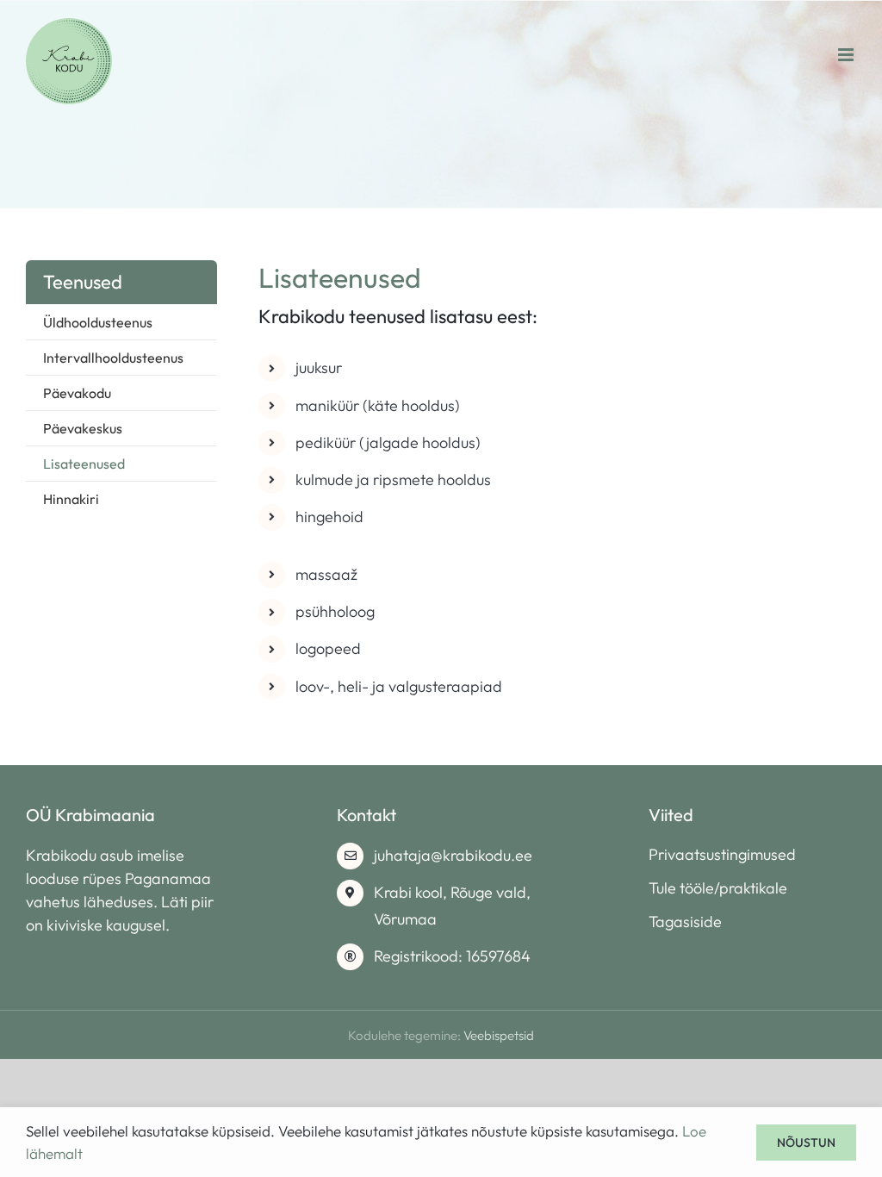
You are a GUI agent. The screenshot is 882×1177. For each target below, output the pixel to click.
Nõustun (806, 1142)
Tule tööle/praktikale (718, 888)
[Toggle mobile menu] (847, 55)
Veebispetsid (498, 1035)
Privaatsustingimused (722, 854)
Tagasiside (685, 921)
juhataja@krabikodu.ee (453, 855)
